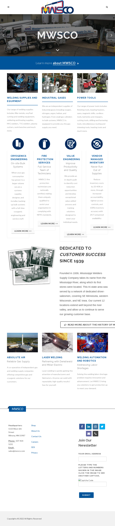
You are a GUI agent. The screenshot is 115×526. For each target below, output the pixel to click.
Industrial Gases (54, 97)
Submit (86, 495)
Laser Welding (52, 357)
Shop (33, 425)
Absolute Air (16, 357)
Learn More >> (23, 231)
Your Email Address (89, 454)
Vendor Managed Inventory (97, 159)
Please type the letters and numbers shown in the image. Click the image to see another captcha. (91, 470)
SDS (33, 447)
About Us (35, 431)
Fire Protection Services (45, 159)
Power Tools (86, 97)
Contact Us (36, 436)
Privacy (34, 452)
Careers (34, 442)
